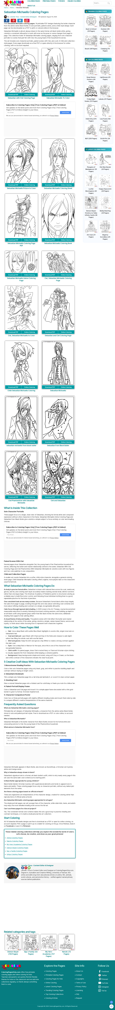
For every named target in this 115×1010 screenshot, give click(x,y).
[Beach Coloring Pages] (91, 40)
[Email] (29, 867)
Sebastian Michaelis (58, 391)
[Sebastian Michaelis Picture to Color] (21, 161)
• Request (78, 998)
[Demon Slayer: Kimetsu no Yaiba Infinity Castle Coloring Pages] (91, 202)
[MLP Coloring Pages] (91, 130)
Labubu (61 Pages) (105, 99)
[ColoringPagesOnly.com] (14, 3)
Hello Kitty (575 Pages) (91, 120)
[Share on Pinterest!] (11, 49)
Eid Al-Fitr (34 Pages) (105, 140)
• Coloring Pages (50, 971)
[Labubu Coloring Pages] (105, 90)
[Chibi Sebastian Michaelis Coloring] (21, 363)
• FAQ (77, 994)
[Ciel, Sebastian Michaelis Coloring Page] (58, 262)
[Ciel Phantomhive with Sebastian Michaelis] (21, 473)
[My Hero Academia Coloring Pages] (49, 942)
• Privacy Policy (80, 986)
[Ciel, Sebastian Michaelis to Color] (21, 308)
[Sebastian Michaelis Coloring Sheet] (58, 161)
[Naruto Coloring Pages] (66, 942)
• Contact (78, 975)
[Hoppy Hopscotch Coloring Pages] (105, 180)
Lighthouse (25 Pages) (105, 78)
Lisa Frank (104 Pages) (105, 120)
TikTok (104, 991)
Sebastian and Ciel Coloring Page (58, 336)
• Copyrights (79, 979)
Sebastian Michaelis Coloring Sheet (58, 188)
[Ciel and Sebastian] (58, 473)
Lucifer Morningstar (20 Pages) (91, 191)
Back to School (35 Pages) (91, 30)
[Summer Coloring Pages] (105, 20)
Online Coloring (29, 94)
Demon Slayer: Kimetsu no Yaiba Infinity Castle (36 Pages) (91, 214)
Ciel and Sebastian (58, 501)
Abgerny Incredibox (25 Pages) (105, 237)
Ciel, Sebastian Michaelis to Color (21, 336)
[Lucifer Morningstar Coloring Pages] (91, 180)
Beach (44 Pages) (91, 49)
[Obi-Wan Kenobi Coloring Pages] (105, 158)
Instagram (105, 987)
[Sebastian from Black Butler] (58, 418)
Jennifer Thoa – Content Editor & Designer (23, 17)
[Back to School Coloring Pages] (91, 20)
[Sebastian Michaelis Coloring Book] (58, 216)
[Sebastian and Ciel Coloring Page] (58, 308)
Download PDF (13, 94)
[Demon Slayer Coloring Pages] (13, 942)
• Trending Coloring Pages (53, 990)
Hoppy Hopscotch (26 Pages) (105, 190)
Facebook (105, 971)
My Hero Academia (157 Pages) (49, 954)
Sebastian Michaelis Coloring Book (58, 243)
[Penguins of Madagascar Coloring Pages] (91, 158)
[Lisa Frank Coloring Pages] (105, 110)
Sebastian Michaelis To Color (58, 98)
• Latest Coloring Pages (53, 986)
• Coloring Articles (51, 998)
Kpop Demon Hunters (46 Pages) (91, 79)
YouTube (105, 983)
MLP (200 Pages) (91, 138)
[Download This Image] (21, 49)
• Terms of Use (80, 983)
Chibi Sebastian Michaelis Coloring (21, 391)
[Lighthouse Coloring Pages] (105, 68)
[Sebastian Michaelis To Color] (58, 70)
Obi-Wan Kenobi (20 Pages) (105, 168)
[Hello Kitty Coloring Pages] (91, 110)
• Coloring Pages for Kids (53, 979)
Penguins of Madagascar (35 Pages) (91, 169)
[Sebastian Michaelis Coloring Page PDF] (21, 216)
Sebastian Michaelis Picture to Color (21, 188)
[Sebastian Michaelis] (58, 363)
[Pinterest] (25, 867)
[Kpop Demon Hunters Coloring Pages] (91, 68)
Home (6, 8)
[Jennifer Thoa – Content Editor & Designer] (5, 16)
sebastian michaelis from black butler (21, 446)
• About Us (79, 971)
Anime (12, 8)
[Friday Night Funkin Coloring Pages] (91, 90)
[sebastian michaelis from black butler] (21, 418)
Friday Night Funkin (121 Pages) (91, 100)
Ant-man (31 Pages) (91, 236)
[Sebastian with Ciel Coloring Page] (21, 70)
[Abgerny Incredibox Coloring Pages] (105, 226)
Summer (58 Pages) (105, 30)
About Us (31, 6)
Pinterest (105, 979)
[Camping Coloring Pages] (105, 40)
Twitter (104, 975)
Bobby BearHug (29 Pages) (105, 212)
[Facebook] (22, 867)
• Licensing (79, 990)
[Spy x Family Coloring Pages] (31, 942)
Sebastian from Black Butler (58, 446)
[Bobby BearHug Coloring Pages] (105, 202)
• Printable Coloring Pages (53, 975)
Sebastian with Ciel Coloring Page (21, 98)
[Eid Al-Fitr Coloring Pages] (105, 130)
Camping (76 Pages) (105, 50)
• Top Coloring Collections (53, 994)
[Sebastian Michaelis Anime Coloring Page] (21, 262)
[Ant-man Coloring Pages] (91, 226)
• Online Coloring (50, 983)
